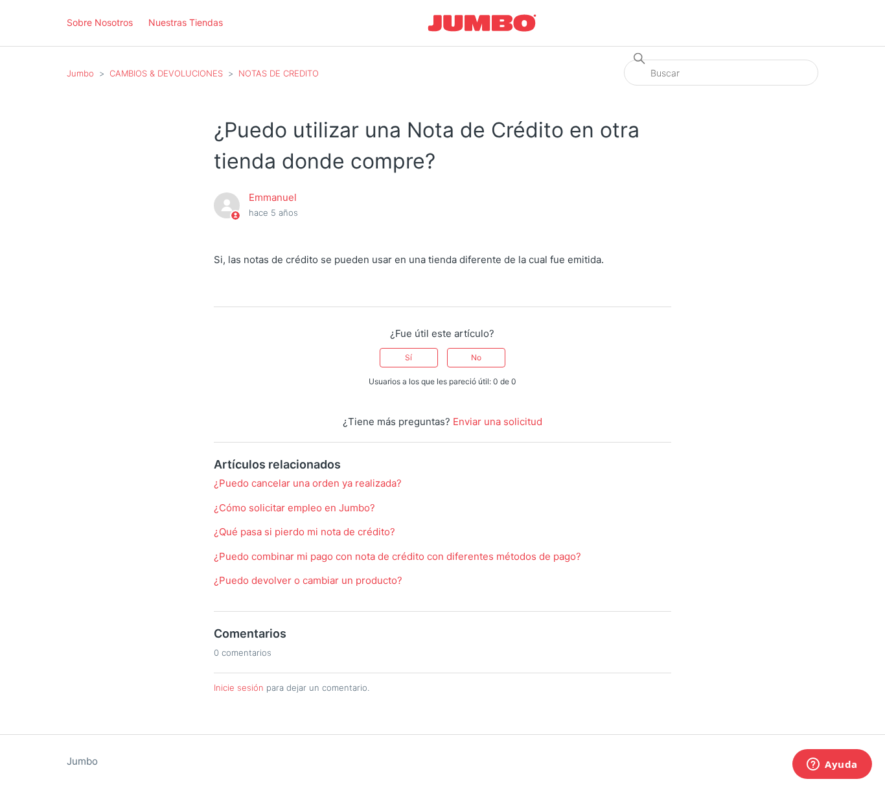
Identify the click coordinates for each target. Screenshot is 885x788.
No (476, 357)
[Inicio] (482, 23)
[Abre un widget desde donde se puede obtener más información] (832, 765)
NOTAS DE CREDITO (278, 73)
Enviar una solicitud (497, 421)
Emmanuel (273, 197)
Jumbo (80, 73)
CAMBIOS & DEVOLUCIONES (166, 73)
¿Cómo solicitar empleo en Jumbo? (294, 508)
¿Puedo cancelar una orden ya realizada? (308, 483)
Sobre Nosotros (100, 22)
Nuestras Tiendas (185, 22)
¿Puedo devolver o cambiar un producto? (308, 580)
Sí (408, 357)
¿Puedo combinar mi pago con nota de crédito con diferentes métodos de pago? (397, 556)
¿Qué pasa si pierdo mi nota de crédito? (304, 532)
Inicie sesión (239, 687)
